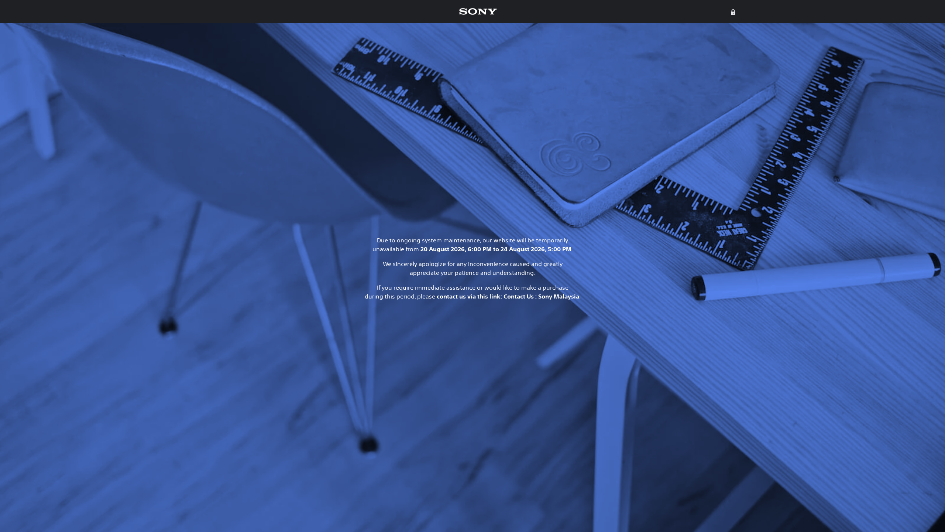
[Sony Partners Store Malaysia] (478, 11)
